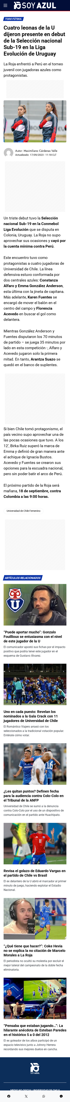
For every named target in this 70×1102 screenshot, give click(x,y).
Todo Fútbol (13, 19)
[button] (5, 5)
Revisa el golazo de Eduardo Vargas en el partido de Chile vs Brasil (35, 873)
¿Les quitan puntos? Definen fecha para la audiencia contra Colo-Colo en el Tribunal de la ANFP (34, 795)
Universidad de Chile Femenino (23, 510)
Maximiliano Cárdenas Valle (40, 151)
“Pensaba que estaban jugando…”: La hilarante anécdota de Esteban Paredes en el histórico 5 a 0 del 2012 (35, 1030)
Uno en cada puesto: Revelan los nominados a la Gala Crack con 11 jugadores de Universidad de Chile (31, 716)
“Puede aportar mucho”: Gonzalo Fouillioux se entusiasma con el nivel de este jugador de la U (33, 636)
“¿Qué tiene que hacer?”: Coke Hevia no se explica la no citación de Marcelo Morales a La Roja (34, 950)
